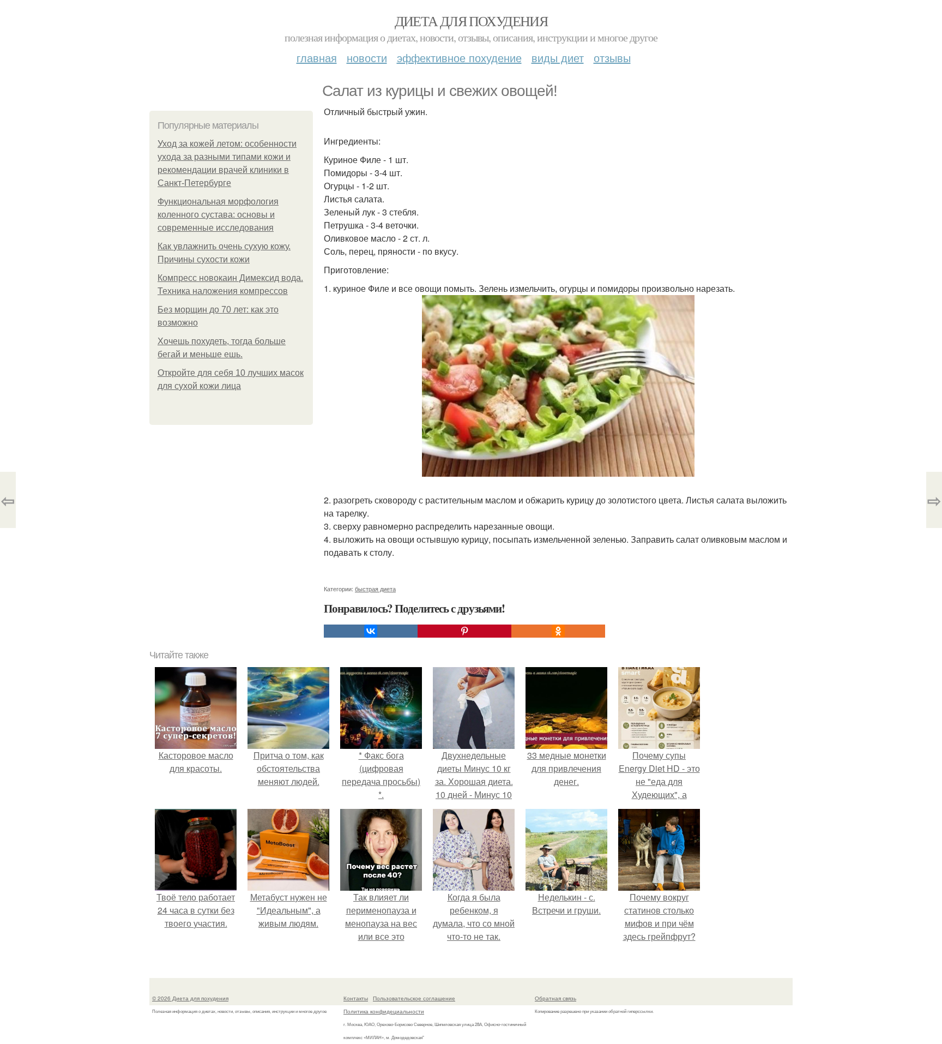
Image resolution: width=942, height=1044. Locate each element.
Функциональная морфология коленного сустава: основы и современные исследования (218, 214)
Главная (317, 57)
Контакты (355, 998)
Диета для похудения (471, 20)
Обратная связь (555, 998)
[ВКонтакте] (371, 631)
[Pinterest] (464, 631)
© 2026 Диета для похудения (190, 998)
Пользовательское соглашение (414, 998)
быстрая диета (375, 588)
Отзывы (612, 57)
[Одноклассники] (558, 631)
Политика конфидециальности (383, 1011)
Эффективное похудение (459, 57)
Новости (367, 57)
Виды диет (558, 57)
